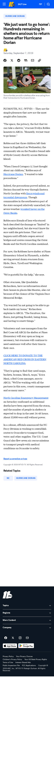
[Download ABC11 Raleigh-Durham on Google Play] (26, 645)
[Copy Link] (39, 60)
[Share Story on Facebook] (5, 60)
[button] (4, 4)
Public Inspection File (11, 665)
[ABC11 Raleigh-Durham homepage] (12, 4)
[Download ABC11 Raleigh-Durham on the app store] (10, 645)
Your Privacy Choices (24, 656)
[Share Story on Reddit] (18, 60)
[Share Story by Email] (32, 60)
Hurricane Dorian (13, 174)
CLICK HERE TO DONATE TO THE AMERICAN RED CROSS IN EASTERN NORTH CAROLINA (24, 359)
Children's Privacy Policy (12, 659)
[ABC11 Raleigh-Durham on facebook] (6, 638)
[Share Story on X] (11, 60)
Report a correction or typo (15, 458)
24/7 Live (22, 4)
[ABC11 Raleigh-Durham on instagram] (20, 638)
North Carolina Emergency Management (25, 397)
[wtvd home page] (7, 594)
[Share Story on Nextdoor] (25, 60)
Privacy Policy (8, 656)
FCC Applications (29, 665)
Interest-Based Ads (23, 662)
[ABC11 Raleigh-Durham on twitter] (13, 638)
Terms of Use (8, 662)
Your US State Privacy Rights (35, 659)
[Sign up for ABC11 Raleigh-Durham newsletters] (27, 638)
